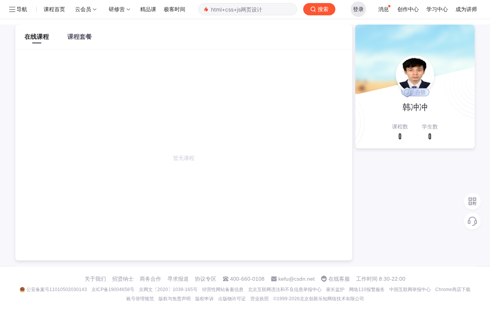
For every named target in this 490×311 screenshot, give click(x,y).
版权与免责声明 (174, 298)
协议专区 (205, 279)
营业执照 (259, 298)
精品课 (148, 9)
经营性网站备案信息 (222, 289)
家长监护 (335, 289)
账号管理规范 (140, 298)
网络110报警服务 (367, 289)
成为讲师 (466, 9)
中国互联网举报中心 (410, 289)
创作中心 (408, 9)
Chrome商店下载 (452, 289)
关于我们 (95, 279)
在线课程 (36, 36)
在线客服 (339, 279)
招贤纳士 (123, 279)
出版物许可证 (232, 298)
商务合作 (150, 279)
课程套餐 (79, 36)
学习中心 (437, 9)
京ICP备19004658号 (112, 289)
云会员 (83, 9)
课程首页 (54, 9)
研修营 (117, 9)
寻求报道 (178, 279)
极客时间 (174, 9)
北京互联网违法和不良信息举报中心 (285, 289)
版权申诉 (204, 298)
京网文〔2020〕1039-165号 (168, 289)
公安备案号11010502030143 (56, 289)
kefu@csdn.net (296, 279)
